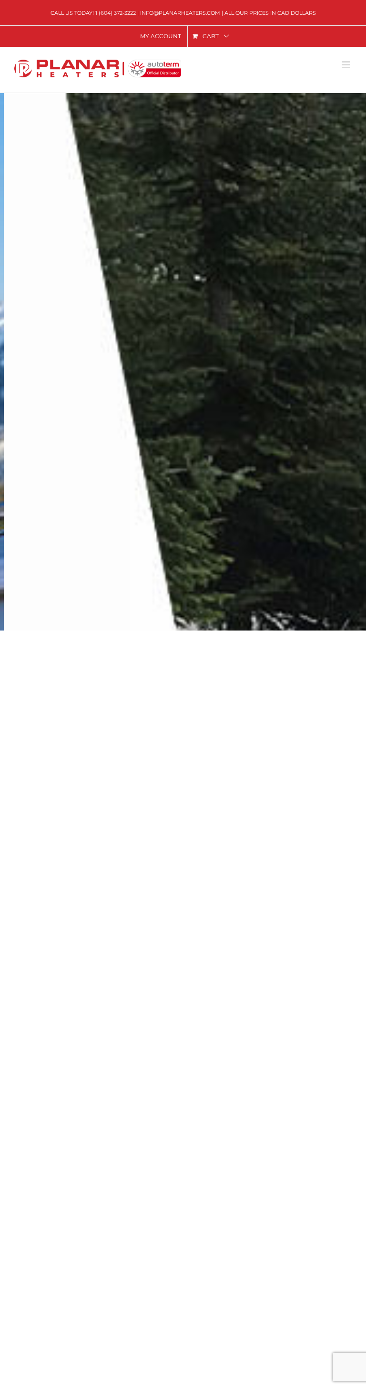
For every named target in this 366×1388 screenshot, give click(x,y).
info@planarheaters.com (180, 13)
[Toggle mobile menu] (347, 65)
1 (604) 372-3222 (115, 13)
